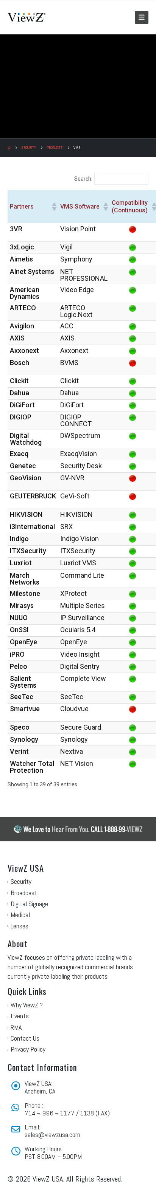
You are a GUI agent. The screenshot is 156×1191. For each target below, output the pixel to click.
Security (21, 881)
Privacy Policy (28, 1049)
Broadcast (24, 892)
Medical (20, 914)
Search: (83, 179)
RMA (16, 1027)
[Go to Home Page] (9, 147)
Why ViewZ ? (27, 1005)
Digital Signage (29, 903)
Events (20, 1016)
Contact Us (25, 1038)
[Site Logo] (26, 17)
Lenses (19, 926)
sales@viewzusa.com (52, 1134)
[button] (141, 17)
